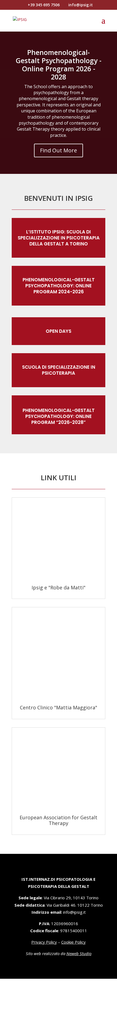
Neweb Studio (78, 953)
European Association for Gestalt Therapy (58, 820)
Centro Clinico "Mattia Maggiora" (58, 707)
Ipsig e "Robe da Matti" (58, 587)
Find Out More (58, 150)
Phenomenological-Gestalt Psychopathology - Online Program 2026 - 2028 (58, 64)
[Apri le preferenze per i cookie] (41, 1018)
